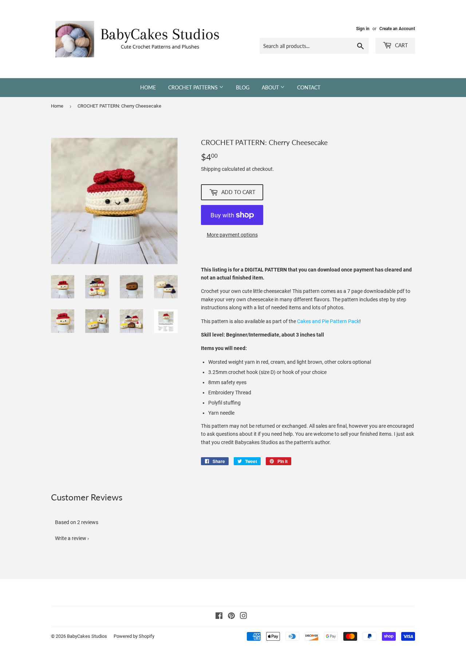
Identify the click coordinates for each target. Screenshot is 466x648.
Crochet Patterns (193, 87)
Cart (401, 45)
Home (148, 87)
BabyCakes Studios (87, 636)
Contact (308, 87)
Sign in (363, 28)
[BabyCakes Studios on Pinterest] (231, 617)
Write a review (70, 538)
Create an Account (397, 28)
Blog (242, 87)
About (271, 87)
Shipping (211, 169)
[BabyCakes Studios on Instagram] (243, 617)
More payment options (232, 235)
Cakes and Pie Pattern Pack (328, 321)
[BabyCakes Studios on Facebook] (219, 617)
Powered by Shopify (134, 636)
